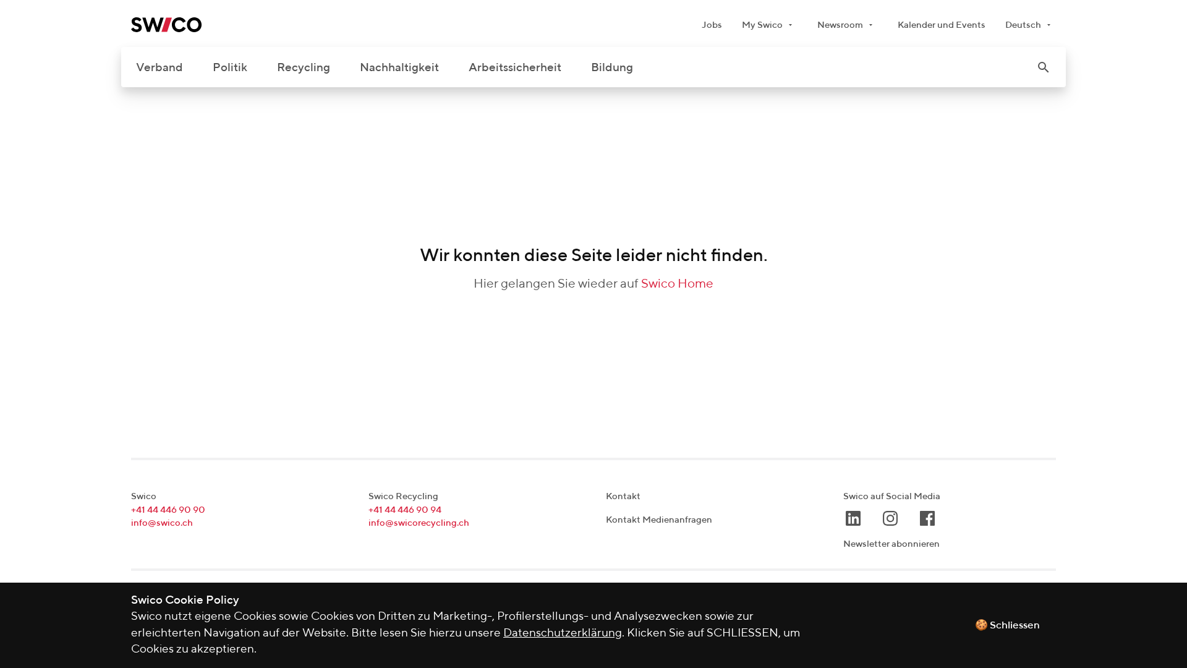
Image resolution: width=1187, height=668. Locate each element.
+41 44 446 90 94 (404, 510)
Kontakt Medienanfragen (659, 520)
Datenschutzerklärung (562, 633)
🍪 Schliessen (1007, 625)
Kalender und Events (941, 25)
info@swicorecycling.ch (418, 523)
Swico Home (677, 284)
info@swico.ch (162, 523)
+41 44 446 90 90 (168, 510)
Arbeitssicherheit (515, 68)
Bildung (612, 68)
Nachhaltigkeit (399, 68)
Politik (230, 68)
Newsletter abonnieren (891, 544)
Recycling (303, 68)
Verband (159, 68)
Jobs (712, 25)
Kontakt (623, 496)
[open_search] (1043, 67)
